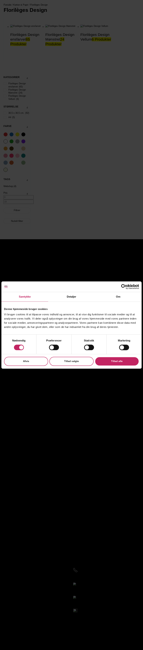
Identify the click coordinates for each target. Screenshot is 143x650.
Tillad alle (117, 361)
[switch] (54, 347)
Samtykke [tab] (25, 296)
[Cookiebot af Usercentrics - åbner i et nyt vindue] (123, 286)
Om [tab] (118, 296)
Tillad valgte (71, 361)
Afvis (26, 361)
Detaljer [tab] (71, 296)
